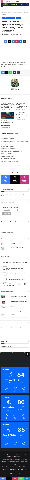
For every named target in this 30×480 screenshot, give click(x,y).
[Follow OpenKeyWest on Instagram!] (27, 354)
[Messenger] (20, 41)
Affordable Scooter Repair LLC (19, 301)
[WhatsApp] (10, 72)
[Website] (15, 92)
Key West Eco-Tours (6, 155)
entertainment (10, 12)
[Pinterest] (17, 41)
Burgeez (13, 243)
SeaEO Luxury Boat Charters (18, 296)
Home (4, 12)
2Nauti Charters (15, 307)
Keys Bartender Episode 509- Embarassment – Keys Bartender (22, 115)
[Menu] (2, 7)
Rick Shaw (6, 34)
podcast (17, 12)
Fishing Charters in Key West (8, 148)
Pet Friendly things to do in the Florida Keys (12, 160)
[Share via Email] (24, 41)
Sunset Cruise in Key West (7, 145)
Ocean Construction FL (17, 247)
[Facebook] (5, 41)
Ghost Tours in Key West (7, 153)
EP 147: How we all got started (11, 1)
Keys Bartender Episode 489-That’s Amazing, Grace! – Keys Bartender (7, 123)
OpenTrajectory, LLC (19, 456)
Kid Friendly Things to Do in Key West (10, 150)
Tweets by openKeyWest (7, 232)
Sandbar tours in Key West (7, 146)
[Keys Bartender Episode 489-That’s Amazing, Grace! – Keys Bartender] (7, 115)
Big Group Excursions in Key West (9, 161)
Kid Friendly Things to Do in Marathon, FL (11, 151)
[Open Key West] (15, 4)
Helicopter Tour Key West (7, 156)
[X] (9, 41)
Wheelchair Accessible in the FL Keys (10, 158)
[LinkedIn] (13, 41)
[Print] (18, 72)
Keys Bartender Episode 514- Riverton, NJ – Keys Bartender (21, 105)
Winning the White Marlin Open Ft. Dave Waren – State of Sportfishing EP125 (7, 105)
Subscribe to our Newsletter (10, 207)
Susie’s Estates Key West (17, 311)
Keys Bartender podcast (8, 18)
